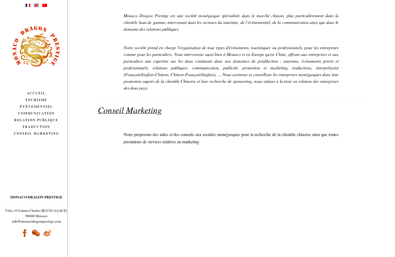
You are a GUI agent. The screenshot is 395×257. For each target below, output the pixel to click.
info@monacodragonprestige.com (36, 221)
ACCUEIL (36, 93)
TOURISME (36, 100)
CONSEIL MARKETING (36, 133)
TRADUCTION (36, 126)
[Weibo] (47, 232)
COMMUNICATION (36, 113)
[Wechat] (36, 233)
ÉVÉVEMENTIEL (36, 106)
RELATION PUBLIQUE (36, 120)
